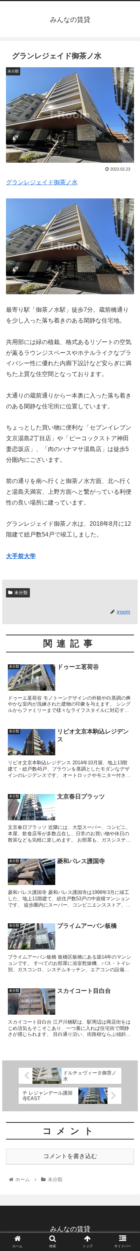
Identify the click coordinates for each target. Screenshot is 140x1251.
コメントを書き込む (70, 1156)
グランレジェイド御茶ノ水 (42, 182)
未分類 (21, 592)
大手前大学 (21, 556)
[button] (125, 846)
